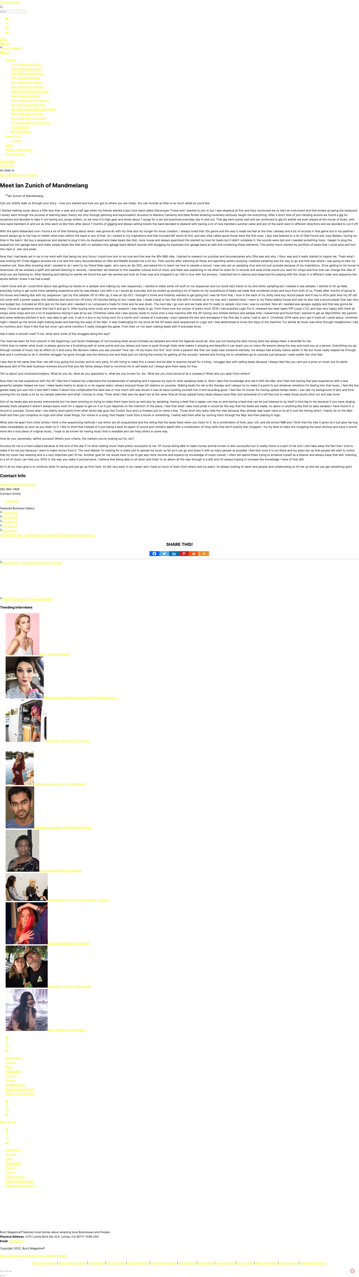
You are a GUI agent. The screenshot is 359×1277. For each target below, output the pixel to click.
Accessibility (14, 1071)
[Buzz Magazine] (11, 48)
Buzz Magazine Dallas (25, 78)
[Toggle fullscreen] (4, 1271)
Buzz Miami (96, 1263)
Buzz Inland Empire (163, 1263)
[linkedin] (7, 32)
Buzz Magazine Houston (27, 87)
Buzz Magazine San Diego (28, 118)
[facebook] (7, 23)
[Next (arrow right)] (4, 1275)
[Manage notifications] (352, 1271)
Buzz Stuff (21, 127)
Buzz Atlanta (187, 1263)
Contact (16, 140)
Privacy (10, 1080)
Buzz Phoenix (289, 1263)
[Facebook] (154, 553)
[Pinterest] (184, 553)
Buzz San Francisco (314, 1263)
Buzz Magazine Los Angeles (30, 91)
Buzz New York (138, 1263)
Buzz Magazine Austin (26, 69)
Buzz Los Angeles (44, 1263)
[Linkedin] (174, 553)
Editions (11, 60)
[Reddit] (194, 553)
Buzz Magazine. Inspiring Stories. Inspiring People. (33, 1255)
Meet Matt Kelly (11, 535)
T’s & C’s (11, 1076)
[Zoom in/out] (1, 1271)
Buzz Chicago (116, 1263)
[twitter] (7, 18)
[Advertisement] (75, 582)
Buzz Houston (225, 1263)
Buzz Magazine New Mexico (30, 100)
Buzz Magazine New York (28, 105)
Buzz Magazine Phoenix (27, 113)
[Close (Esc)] (10, 1271)
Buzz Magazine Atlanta (26, 64)
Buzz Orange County (72, 1263)
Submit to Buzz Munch (21, 1094)
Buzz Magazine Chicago (27, 73)
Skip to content (10, 2)
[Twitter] (164, 553)
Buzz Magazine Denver (26, 82)
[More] (204, 553)
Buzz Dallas (205, 1263)
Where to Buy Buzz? (19, 149)
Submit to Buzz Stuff (19, 1089)
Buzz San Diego (266, 1263)
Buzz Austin (245, 1263)
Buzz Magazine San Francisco (31, 122)
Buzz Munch (22, 131)
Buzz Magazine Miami (25, 96)
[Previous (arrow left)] (1, 1275)
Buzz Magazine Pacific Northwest (33, 109)
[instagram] (7, 27)
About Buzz (13, 136)
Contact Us (16, 1241)
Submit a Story (15, 154)
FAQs (9, 145)
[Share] (7, 1271)
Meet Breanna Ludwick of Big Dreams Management (59, 535)
